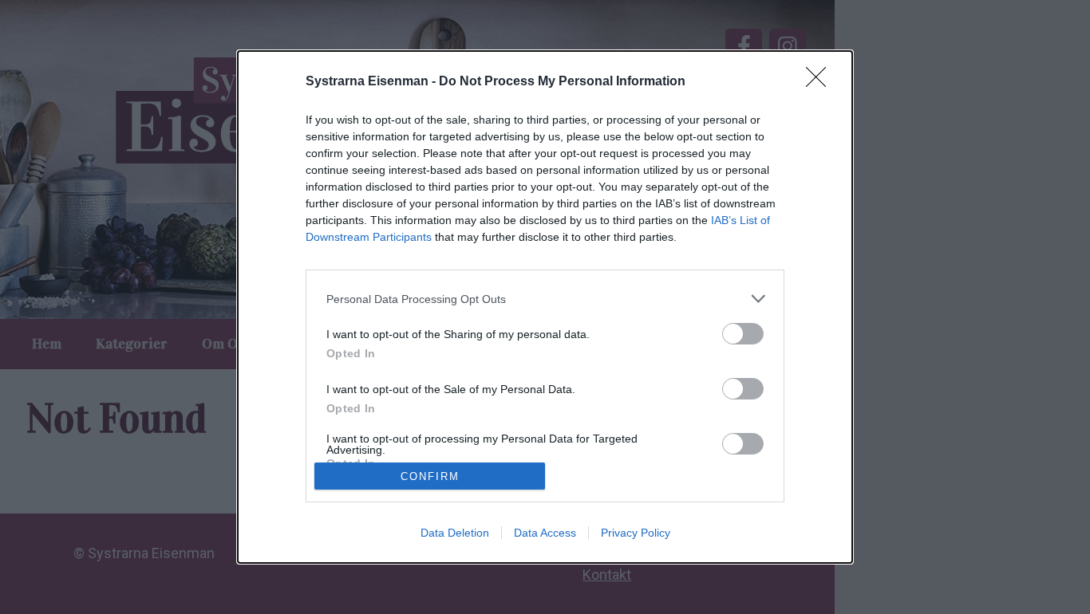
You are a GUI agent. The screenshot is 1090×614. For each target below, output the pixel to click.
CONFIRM (430, 476)
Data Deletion (455, 532)
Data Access (545, 532)
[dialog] (545, 307)
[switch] (743, 333)
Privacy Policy (635, 532)
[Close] (821, 82)
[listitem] (545, 298)
